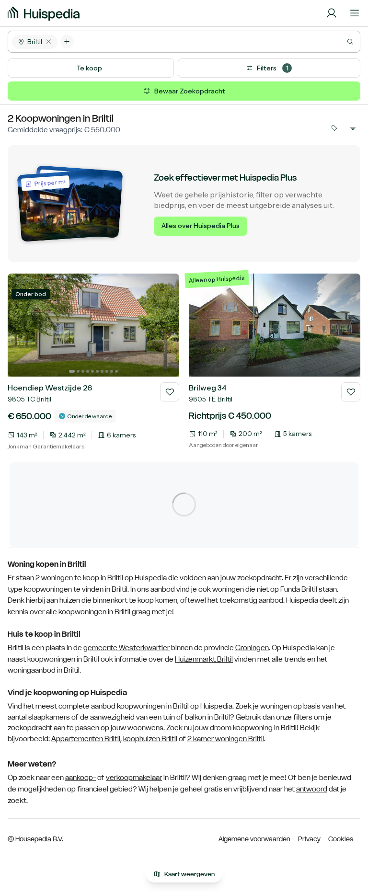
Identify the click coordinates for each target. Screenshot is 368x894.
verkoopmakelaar (134, 777)
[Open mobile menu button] (354, 13)
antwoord (311, 789)
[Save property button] (169, 391)
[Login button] (331, 13)
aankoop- (80, 777)
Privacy (309, 839)
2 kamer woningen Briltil (225, 738)
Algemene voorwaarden (254, 839)
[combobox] (217, 41)
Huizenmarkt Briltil (204, 659)
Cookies (340, 839)
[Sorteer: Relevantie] (352, 128)
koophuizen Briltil (150, 738)
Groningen (252, 647)
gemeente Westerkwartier (126, 647)
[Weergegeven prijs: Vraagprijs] (333, 128)
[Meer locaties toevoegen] (67, 41)
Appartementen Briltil (85, 738)
